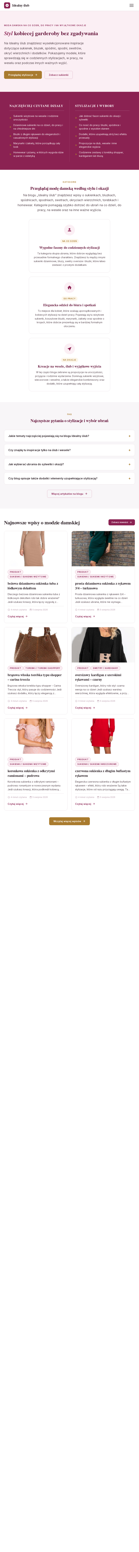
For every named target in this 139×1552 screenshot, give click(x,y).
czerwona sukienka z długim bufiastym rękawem (103, 773)
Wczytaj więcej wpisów (67, 821)
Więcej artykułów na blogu (67, 493)
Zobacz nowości (119, 522)
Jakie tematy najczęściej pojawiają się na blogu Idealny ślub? (48, 436)
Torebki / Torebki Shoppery (42, 668)
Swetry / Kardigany (105, 668)
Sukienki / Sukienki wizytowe (28, 576)
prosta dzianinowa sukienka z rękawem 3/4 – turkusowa (103, 586)
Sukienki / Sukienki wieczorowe (97, 764)
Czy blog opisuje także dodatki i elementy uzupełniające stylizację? (52, 478)
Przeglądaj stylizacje (20, 74)
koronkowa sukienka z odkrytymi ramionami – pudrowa (31, 773)
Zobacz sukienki (58, 74)
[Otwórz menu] (131, 5)
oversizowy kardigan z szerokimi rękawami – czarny (98, 677)
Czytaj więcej (16, 616)
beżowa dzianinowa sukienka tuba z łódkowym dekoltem (33, 586)
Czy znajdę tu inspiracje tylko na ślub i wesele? (39, 450)
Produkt (15, 572)
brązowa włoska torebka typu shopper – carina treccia (35, 677)
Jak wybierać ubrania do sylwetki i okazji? (36, 464)
